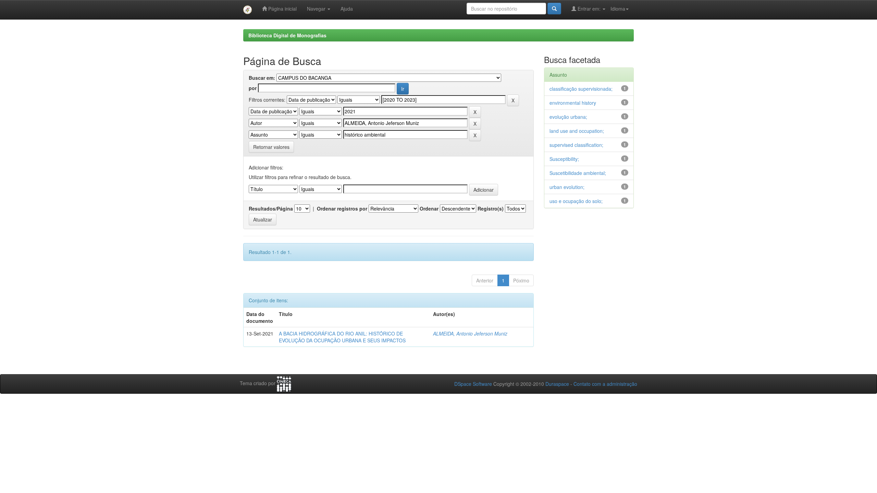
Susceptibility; (564, 158)
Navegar (317, 8)
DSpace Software (473, 383)
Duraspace (557, 383)
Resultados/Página (271, 208)
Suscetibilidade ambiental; (577, 172)
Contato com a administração (605, 383)
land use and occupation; (576, 130)
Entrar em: (589, 8)
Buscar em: (262, 77)
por (253, 88)
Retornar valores (271, 146)
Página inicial (282, 8)
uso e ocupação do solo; (576, 201)
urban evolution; (566, 187)
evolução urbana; (568, 116)
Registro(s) (491, 208)
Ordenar (429, 208)
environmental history (572, 102)
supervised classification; (576, 144)
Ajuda (347, 8)
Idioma (617, 8)
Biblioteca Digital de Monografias (287, 35)
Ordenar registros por (342, 208)
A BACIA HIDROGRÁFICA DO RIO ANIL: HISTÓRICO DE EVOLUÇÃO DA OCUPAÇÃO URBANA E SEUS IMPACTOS (342, 337)
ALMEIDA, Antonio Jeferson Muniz (470, 333)
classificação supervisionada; (581, 88)
